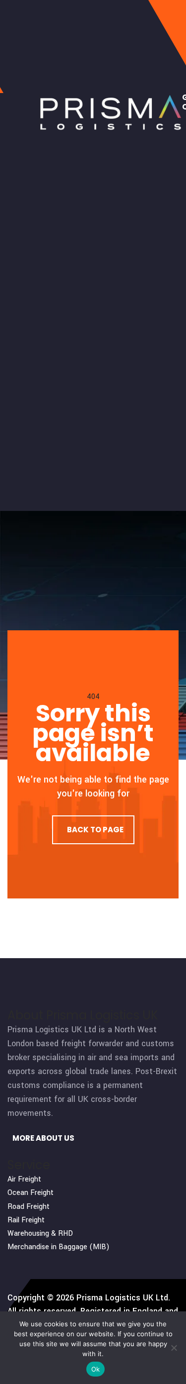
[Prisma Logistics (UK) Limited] (111, 112)
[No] (174, 1348)
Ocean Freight (30, 1192)
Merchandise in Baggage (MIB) (58, 1247)
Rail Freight (26, 1220)
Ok (95, 1369)
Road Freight (28, 1206)
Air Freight (24, 1179)
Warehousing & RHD (40, 1233)
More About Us (42, 1138)
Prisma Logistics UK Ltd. (123, 1297)
